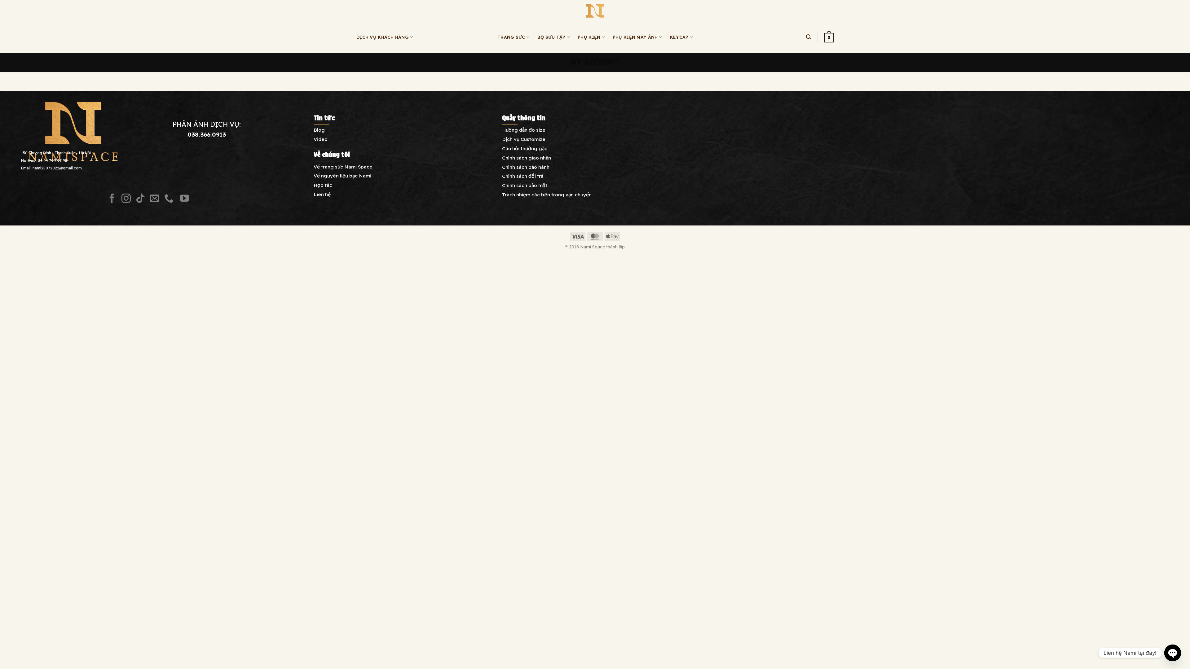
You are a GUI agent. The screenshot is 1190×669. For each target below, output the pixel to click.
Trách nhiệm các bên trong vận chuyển (547, 194)
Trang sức (511, 37)
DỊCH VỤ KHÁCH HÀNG (382, 37)
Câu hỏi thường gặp (525, 148)
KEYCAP (679, 37)
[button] (808, 37)
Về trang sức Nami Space (343, 167)
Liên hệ (322, 194)
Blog (319, 130)
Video (321, 139)
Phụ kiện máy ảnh (635, 37)
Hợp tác (323, 185)
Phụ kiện (589, 37)
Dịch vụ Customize (523, 139)
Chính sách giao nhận (526, 158)
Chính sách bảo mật (524, 185)
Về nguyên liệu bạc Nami (342, 176)
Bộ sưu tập (551, 37)
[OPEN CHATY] (1172, 653)
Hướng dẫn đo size (523, 130)
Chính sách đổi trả (522, 176)
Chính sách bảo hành (525, 167)
